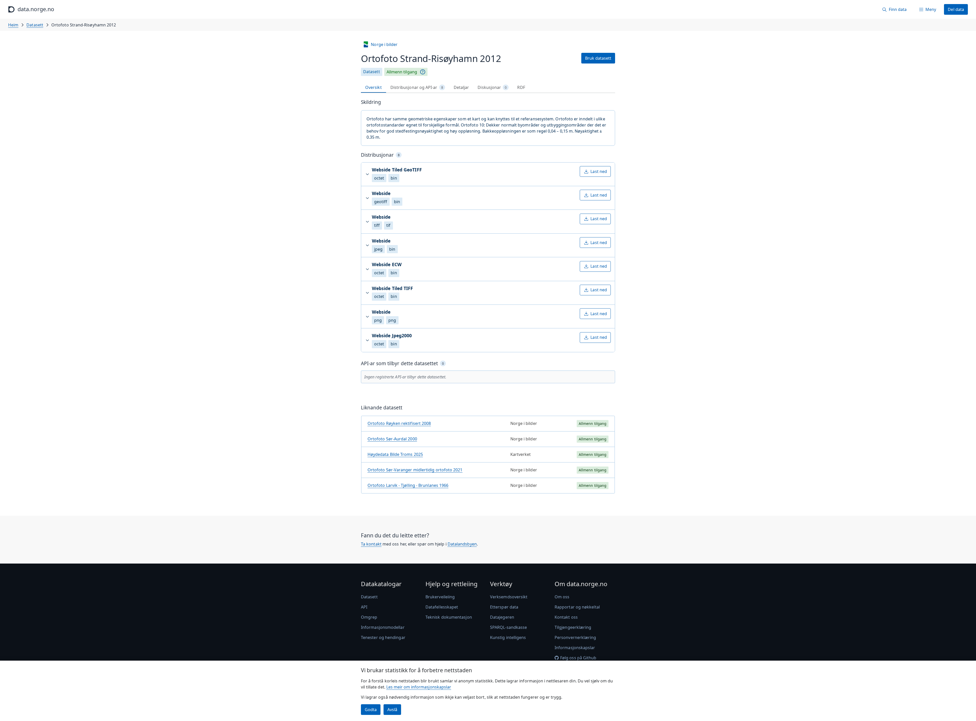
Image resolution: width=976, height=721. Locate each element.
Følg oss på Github (578, 658)
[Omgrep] (422, 71)
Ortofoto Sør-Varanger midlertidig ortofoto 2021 (415, 470)
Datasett (34, 25)
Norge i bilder (384, 44)
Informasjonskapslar (575, 647)
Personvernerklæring (575, 637)
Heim (13, 25)
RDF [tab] (521, 87)
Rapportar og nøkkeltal (577, 607)
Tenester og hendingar (383, 637)
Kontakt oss (566, 617)
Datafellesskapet (441, 607)
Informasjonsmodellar (383, 627)
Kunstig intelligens (508, 637)
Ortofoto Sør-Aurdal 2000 (392, 439)
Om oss (562, 597)
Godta (371, 709)
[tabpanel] (488, 298)
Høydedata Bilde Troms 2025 (395, 454)
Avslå (392, 709)
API (364, 607)
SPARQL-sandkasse (508, 627)
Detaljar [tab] (461, 87)
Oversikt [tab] (373, 87)
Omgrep (369, 617)
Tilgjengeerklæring (573, 627)
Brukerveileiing (440, 597)
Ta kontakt (371, 544)
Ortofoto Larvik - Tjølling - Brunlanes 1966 (408, 485)
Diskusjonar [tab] (492, 87)
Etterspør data (504, 607)
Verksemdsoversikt (508, 597)
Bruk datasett (598, 58)
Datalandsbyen (462, 544)
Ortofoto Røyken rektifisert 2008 (399, 423)
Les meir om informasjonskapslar (418, 687)
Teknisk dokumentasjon (448, 617)
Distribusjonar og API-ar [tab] (416, 87)
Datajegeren (502, 617)
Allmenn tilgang (402, 72)
